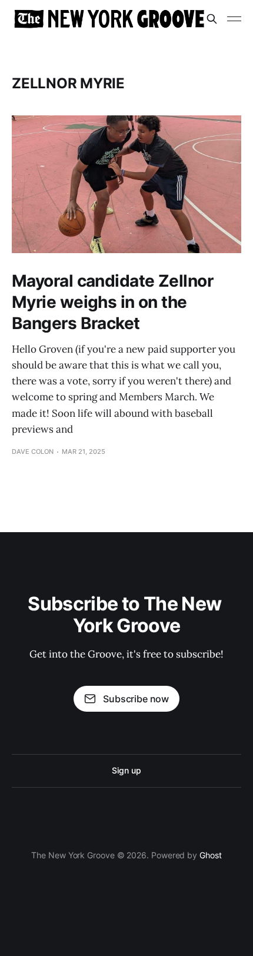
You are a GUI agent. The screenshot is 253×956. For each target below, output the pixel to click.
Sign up (126, 770)
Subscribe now (136, 699)
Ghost (210, 855)
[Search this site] (212, 19)
